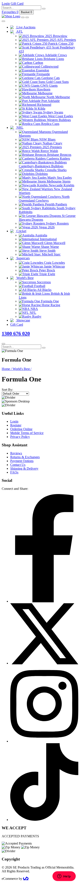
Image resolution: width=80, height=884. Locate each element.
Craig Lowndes (54, 262)
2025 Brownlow (55, 36)
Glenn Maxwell (54, 243)
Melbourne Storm (58, 181)
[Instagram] (44, 741)
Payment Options (21, 461)
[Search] (43, 8)
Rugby (36, 316)
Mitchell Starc (51, 254)
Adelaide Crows (55, 55)
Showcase (23, 320)
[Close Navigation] (3, 21)
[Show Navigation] (27, 17)
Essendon (42, 70)
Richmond (43, 104)
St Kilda (39, 108)
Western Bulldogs (58, 120)
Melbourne (44, 93)
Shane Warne (49, 247)
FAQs (14, 472)
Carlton (37, 62)
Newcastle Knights (61, 185)
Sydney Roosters (57, 223)
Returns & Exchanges (25, 457)
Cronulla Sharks (55, 170)
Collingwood (49, 66)
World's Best (24, 278)
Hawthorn (43, 89)
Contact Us (17, 464)
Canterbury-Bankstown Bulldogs (41, 166)
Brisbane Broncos (58, 154)
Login (14, 421)
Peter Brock (46, 270)
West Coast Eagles (60, 116)
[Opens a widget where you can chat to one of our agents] (64, 876)
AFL (19, 31)
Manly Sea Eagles (59, 177)
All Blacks (43, 290)
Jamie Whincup (54, 266)
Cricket (21, 231)
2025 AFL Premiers (62, 40)
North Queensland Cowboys (44, 198)
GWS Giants (48, 85)
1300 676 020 (16, 333)
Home (7, 369)
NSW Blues (46, 139)
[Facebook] (44, 601)
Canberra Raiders (58, 158)
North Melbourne (58, 97)
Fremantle (43, 74)
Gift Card (16, 324)
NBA (34, 309)
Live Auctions (25, 27)
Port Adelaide (50, 101)
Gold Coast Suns (57, 82)
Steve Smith (46, 250)
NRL (19, 127)
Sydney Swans (52, 112)
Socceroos (43, 282)
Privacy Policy (20, 437)
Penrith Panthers (55, 204)
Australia (40, 235)
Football (39, 286)
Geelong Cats (50, 78)
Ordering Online (21, 429)
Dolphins (41, 174)
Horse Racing (50, 305)
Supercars (23, 258)
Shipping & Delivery (24, 468)
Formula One (49, 301)
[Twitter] (44, 663)
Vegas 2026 (46, 227)
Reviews (16, 453)
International (48, 239)
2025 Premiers (52, 147)
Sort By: (7, 389)
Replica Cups (49, 124)
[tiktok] (44, 819)
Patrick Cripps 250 (60, 43)
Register (15, 425)
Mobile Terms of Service (27, 433)
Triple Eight (46, 274)
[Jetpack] (26, 878)
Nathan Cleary (52, 143)
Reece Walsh (49, 151)
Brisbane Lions (53, 59)
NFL (32, 312)
